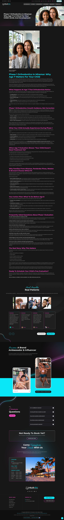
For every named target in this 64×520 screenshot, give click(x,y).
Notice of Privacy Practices (34, 513)
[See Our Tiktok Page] (10, 1)
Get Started (46, 4)
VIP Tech (33, 4)
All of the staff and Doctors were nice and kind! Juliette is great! (25, 315)
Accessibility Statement (43, 513)
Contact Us (58, 4)
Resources (52, 4)
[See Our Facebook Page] (3, 1)
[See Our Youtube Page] (9, 1)
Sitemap (18, 513)
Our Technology (11, 504)
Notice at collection (27, 517)
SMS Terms (27, 513)
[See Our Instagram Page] (29, 491)
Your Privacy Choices (34, 517)
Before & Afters (11, 505)
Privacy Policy (22, 513)
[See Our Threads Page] (6, 1)
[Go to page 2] (32, 329)
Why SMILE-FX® (27, 4)
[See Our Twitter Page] (7, 1)
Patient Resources (12, 502)
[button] (19, 303)
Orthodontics (39, 4)
